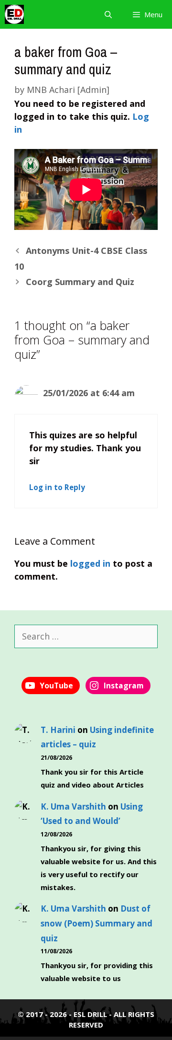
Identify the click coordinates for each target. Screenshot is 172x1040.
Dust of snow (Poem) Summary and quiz (96, 923)
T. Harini (58, 729)
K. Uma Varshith (73, 806)
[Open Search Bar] (108, 14)
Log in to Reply (57, 487)
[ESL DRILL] (14, 14)
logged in (90, 563)
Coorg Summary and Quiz (80, 281)
